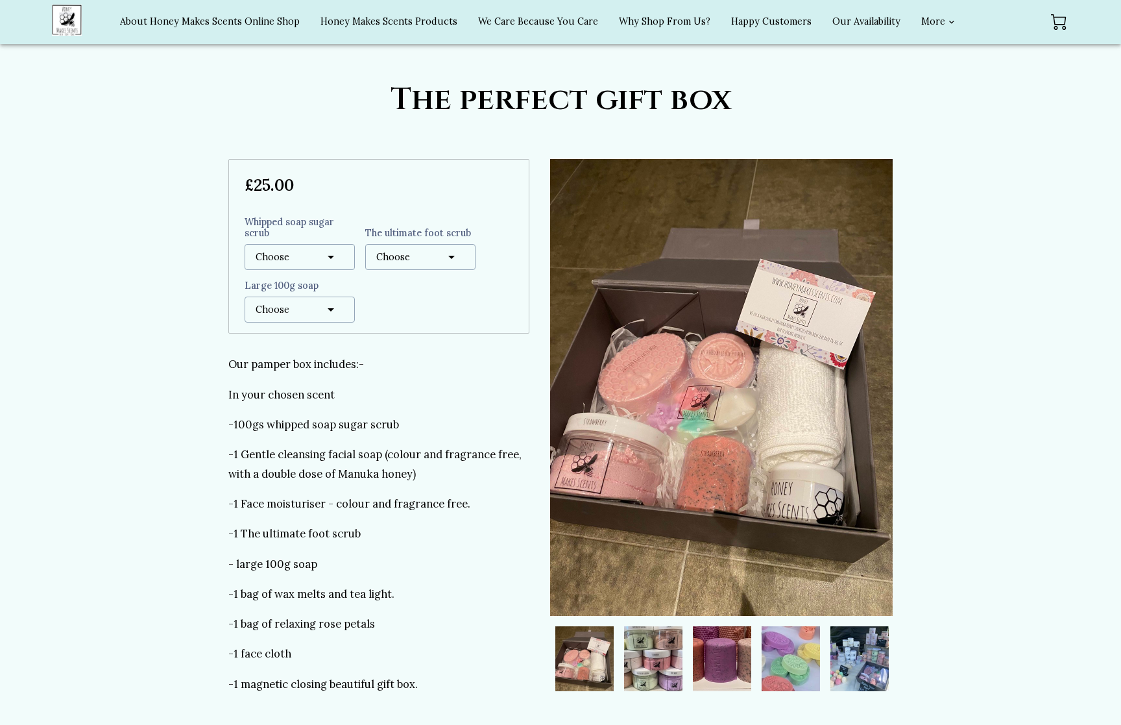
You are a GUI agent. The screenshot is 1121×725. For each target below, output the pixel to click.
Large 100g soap (282, 285)
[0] (1059, 22)
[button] (300, 257)
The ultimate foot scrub (418, 233)
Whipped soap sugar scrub (289, 228)
